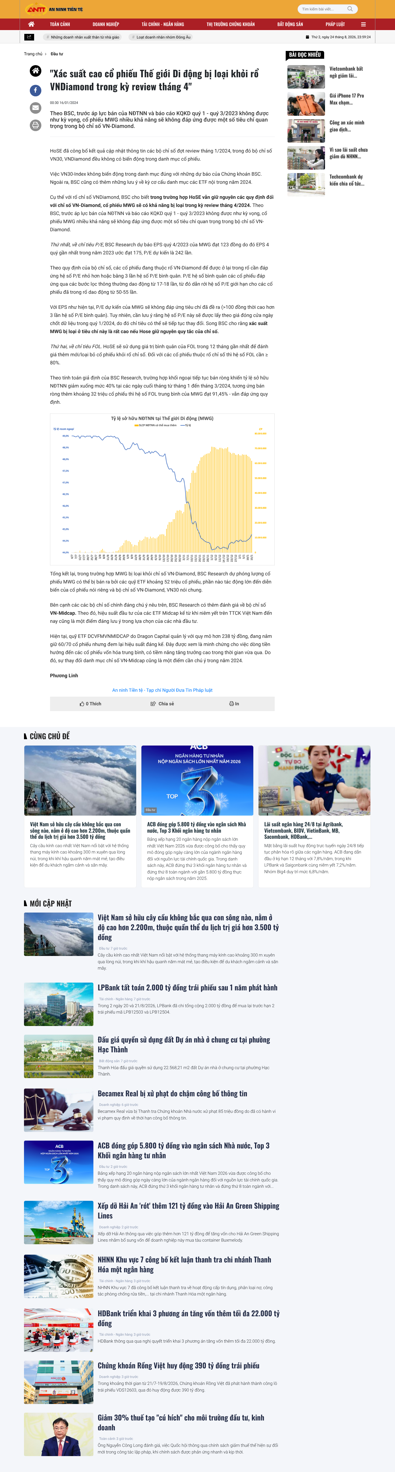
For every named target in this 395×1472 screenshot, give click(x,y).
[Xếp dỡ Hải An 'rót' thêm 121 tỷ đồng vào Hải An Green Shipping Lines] (58, 1222)
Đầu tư (33, 810)
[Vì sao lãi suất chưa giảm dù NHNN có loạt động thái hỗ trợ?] (306, 158)
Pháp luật (335, 24)
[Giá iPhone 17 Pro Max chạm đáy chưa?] (306, 103)
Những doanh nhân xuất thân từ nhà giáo (75, 37)
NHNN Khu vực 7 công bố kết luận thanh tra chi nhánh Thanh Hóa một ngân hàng (184, 1264)
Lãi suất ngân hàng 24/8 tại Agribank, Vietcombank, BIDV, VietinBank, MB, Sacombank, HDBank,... (303, 830)
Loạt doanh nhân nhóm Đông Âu (154, 37)
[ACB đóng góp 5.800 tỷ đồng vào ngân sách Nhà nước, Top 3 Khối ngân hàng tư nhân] (197, 781)
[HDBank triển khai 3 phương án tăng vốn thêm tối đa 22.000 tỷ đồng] (58, 1330)
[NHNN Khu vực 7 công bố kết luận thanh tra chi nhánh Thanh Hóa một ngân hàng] (58, 1276)
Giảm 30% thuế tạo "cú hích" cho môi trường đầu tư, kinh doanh (181, 1422)
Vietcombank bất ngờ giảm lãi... (346, 72)
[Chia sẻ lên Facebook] (35, 90)
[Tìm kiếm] (350, 9)
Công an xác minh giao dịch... (347, 126)
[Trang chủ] (31, 24)
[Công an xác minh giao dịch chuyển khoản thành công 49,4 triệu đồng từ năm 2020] (306, 131)
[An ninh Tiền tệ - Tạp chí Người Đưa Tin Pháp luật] (54, 9)
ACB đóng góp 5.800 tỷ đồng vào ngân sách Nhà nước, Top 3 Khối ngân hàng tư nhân (196, 827)
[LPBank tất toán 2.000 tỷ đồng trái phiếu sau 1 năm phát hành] (58, 1004)
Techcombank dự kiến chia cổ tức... (347, 180)
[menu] (363, 24)
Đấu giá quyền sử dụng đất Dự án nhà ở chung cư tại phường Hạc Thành (184, 1044)
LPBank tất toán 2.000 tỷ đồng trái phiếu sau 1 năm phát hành (188, 987)
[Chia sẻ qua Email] (35, 108)
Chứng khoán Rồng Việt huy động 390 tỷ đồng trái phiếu (178, 1365)
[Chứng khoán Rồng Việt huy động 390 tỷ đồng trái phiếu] (58, 1382)
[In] (35, 125)
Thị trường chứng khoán (231, 24)
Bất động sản (290, 24)
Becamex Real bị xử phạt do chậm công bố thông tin (172, 1093)
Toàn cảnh (60, 24)
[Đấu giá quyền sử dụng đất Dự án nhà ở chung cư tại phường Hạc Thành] (58, 1056)
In (236, 703)
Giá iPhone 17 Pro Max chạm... (347, 99)
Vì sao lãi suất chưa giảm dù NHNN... (349, 153)
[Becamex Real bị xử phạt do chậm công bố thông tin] (58, 1110)
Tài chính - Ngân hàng (115, 999)
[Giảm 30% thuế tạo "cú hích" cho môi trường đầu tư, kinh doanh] (58, 1434)
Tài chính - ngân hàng (163, 24)
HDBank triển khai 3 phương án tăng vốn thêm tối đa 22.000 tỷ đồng (189, 1318)
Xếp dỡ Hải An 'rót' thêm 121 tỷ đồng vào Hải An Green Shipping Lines (188, 1210)
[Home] (35, 71)
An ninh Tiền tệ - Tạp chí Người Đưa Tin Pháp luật (162, 690)
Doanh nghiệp (106, 24)
